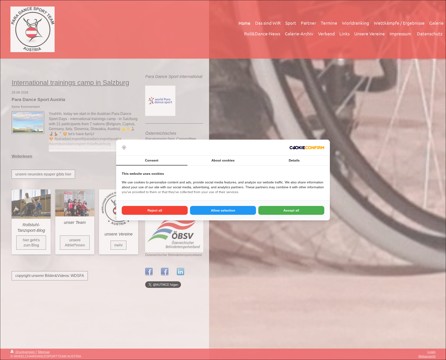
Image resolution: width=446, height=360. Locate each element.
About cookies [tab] (223, 160)
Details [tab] (294, 160)
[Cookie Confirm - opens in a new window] (306, 147)
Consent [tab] (151, 160)
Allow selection (223, 210)
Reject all (155, 210)
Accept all (291, 210)
